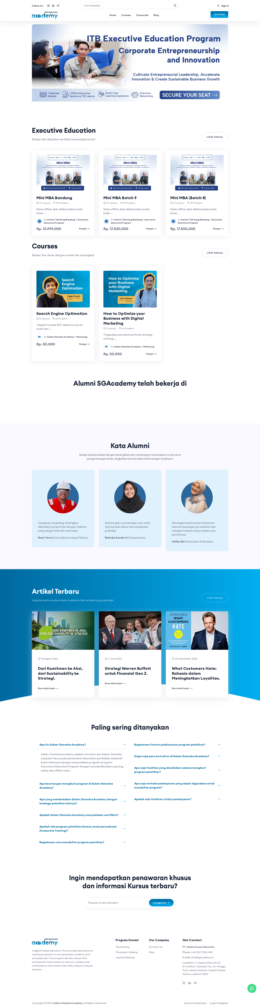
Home (112, 15)
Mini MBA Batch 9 (120, 197)
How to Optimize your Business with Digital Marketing (124, 318)
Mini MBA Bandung (54, 197)
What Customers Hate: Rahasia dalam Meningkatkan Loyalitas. (196, 673)
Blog (156, 15)
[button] (38, 510)
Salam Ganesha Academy (60, 336)
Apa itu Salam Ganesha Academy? (62, 744)
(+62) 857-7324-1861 (202, 952)
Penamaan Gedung (127, 952)
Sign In (225, 5)
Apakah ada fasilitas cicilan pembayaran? (162, 799)
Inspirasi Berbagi (125, 957)
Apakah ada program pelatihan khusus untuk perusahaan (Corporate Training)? (78, 828)
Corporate (142, 15)
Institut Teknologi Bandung (61, 219)
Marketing (81, 336)
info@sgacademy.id (202, 957)
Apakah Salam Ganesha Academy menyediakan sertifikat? (78, 815)
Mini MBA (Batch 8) (188, 197)
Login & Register (219, 1003)
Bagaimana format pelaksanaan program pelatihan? (169, 744)
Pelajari (83, 228)
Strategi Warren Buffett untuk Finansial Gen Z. (128, 671)
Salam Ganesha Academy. (68, 1003)
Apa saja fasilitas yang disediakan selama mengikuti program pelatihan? (170, 770)
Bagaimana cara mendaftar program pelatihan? (71, 842)
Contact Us (155, 946)
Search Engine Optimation (61, 313)
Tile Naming (122, 946)
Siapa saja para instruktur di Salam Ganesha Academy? (171, 756)
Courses (126, 15)
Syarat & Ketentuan (195, 1003)
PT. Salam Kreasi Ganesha (198, 946)
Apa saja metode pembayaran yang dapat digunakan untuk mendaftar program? (174, 785)
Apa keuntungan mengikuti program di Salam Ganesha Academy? (76, 785)
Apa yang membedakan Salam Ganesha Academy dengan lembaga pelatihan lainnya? (78, 801)
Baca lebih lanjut (46, 688)
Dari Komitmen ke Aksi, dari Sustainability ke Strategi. (60, 673)
